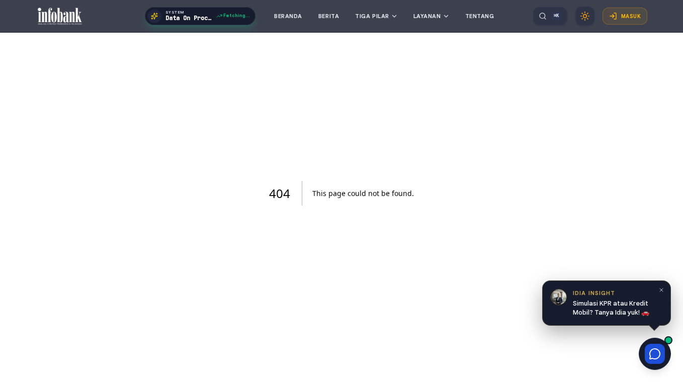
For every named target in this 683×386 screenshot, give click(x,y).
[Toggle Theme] (584, 16)
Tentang (479, 16)
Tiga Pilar (372, 16)
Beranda (288, 16)
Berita (328, 16)
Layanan (427, 16)
